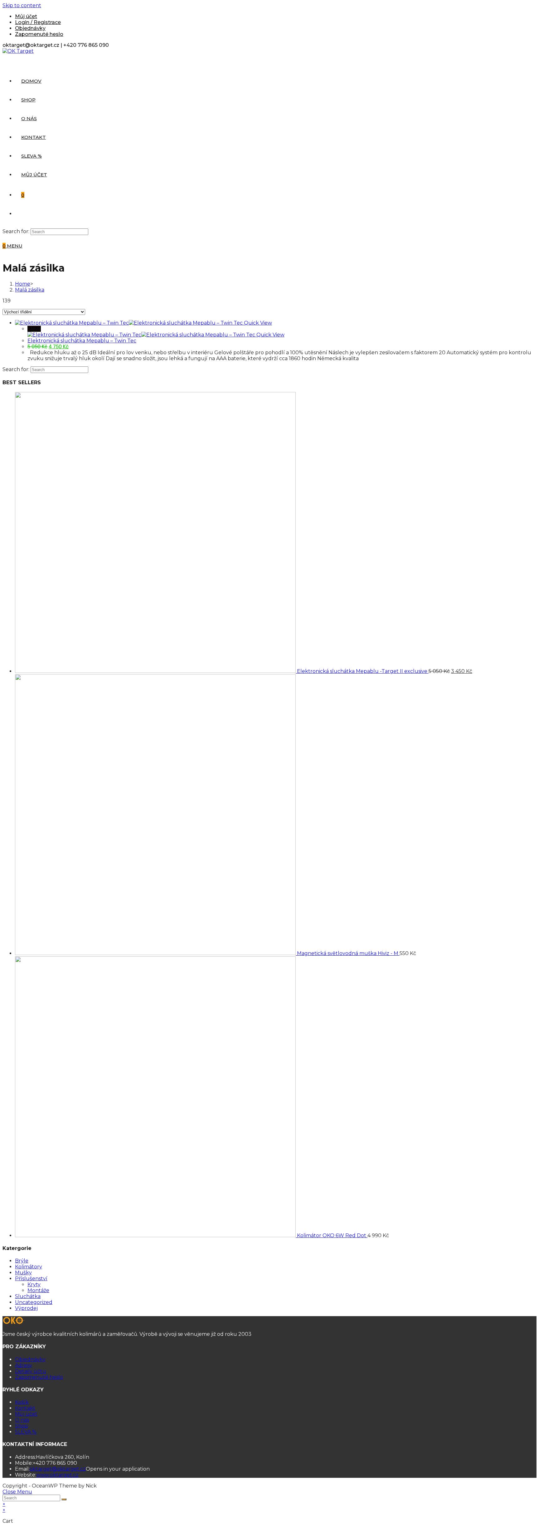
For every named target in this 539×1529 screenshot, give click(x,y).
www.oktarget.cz (57, 1475)
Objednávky (30, 28)
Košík (22, 1402)
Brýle (21, 1261)
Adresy (23, 1365)
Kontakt (25, 1408)
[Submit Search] (63, 1499)
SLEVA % (25, 1432)
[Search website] (21, 214)
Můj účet (26, 16)
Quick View (258, 323)
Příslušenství (31, 1279)
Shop (21, 1426)
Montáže (38, 1290)
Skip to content (21, 5)
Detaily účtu (30, 1371)
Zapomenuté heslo (39, 34)
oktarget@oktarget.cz (58, 1469)
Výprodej (26, 1308)
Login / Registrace (38, 22)
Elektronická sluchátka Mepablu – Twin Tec (81, 341)
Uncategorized (33, 1302)
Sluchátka (28, 1296)
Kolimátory (28, 1267)
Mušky (23, 1273)
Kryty (34, 1284)
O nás (22, 1420)
